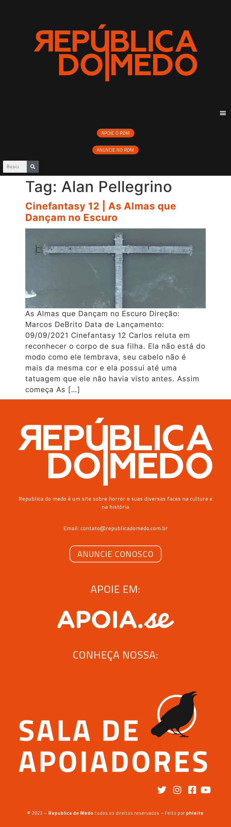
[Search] (33, 167)
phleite (195, 813)
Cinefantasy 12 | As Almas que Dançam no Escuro (100, 211)
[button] (223, 113)
